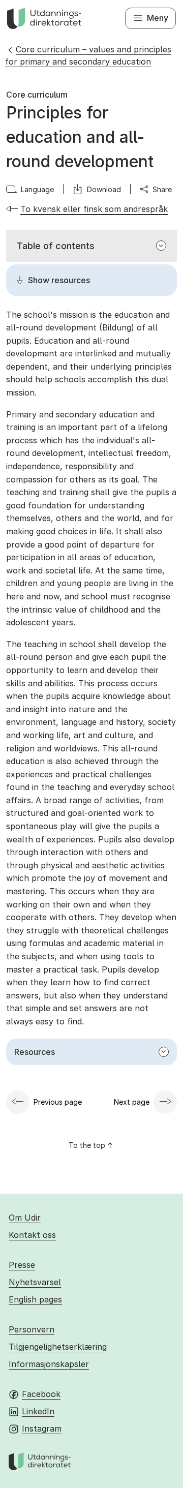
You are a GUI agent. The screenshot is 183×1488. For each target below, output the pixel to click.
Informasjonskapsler (49, 1364)
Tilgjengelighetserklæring (58, 1347)
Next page (131, 1102)
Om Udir (25, 1217)
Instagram (42, 1428)
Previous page (58, 1102)
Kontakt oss (32, 1235)
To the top (87, 1145)
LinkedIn (38, 1411)
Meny (157, 18)
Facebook (41, 1394)
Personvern (31, 1329)
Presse (22, 1265)
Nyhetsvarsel (35, 1282)
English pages (35, 1299)
